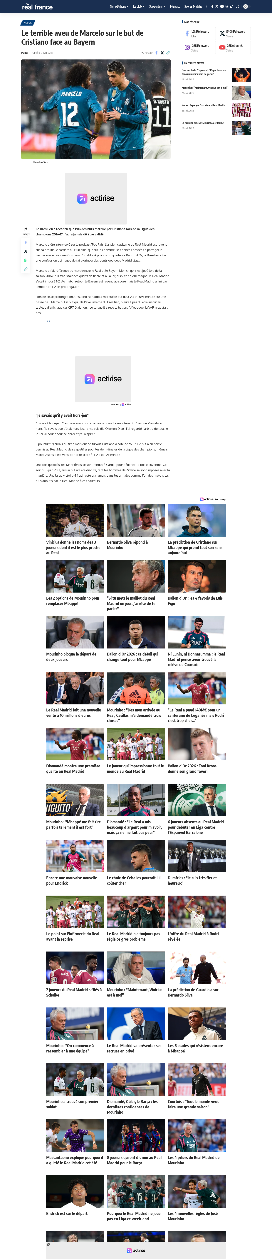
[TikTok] (231, 6)
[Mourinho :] (241, 93)
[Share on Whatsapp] (25, 260)
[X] (216, 6)
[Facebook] (212, 6)
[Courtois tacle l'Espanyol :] (241, 75)
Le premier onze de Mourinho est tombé (203, 122)
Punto (24, 52)
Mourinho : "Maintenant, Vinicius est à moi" (205, 87)
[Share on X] (162, 53)
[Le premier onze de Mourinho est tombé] (241, 128)
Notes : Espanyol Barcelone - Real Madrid (203, 105)
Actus (28, 22)
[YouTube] (222, 6)
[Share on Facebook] (156, 53)
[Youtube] (234, 47)
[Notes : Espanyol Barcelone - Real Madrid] (241, 110)
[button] (206, 6)
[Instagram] (227, 6)
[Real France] (45, 6)
